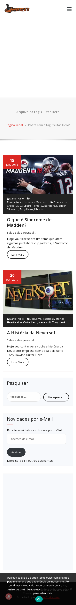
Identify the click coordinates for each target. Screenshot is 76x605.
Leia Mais (17, 254)
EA (17, 205)
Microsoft (13, 209)
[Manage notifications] (8, 596)
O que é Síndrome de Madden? (29, 222)
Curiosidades (15, 202)
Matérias (41, 202)
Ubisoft (38, 209)
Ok (39, 599)
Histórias (47, 318)
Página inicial (14, 125)
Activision (16, 322)
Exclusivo (29, 202)
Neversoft (45, 322)
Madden (61, 205)
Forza (36, 205)
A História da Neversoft (32, 332)
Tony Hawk (26, 209)
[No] (71, 589)
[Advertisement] (38, 58)
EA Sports (26, 205)
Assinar (16, 452)
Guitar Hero (48, 205)
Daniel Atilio (16, 198)
